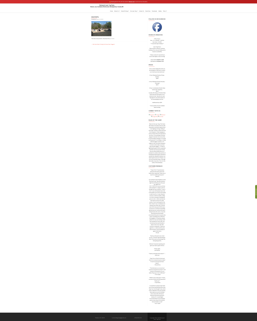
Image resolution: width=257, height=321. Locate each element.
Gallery (160, 11)
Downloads (154, 11)
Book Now (147, 11)
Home (111, 11)
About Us (116, 11)
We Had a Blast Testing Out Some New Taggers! (103, 44)
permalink (112, 38)
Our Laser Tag (133, 11)
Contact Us (141, 11)
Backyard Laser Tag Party (107, 5)
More (164, 11)
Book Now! (256, 191)
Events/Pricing (124, 11)
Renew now (132, 1)
